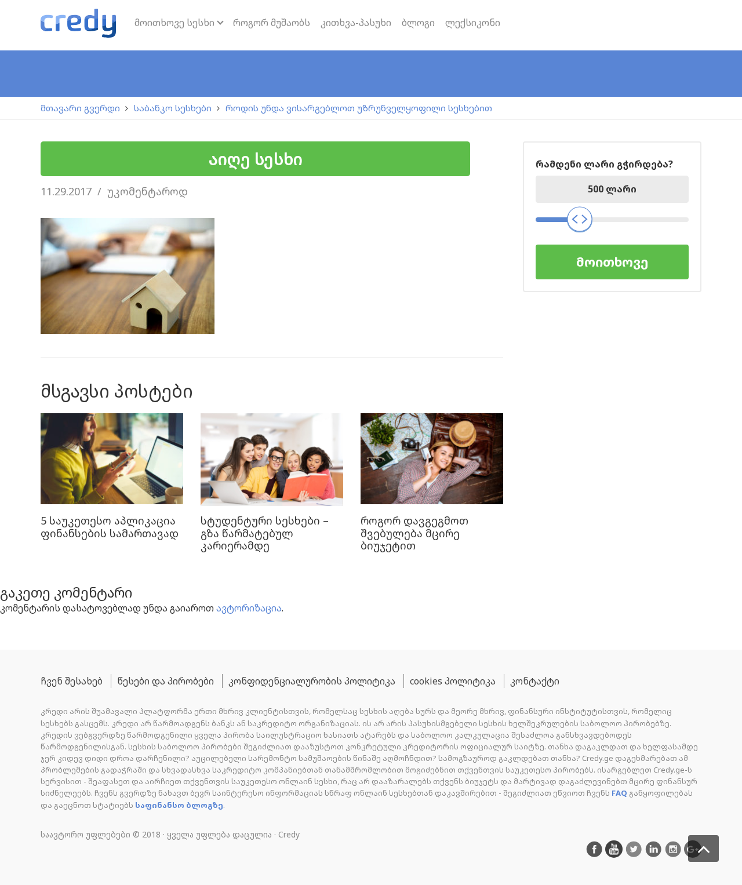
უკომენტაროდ (147, 191)
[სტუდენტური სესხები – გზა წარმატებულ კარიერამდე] (272, 459)
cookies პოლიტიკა (453, 681)
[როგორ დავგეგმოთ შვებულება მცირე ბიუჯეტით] (432, 459)
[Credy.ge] (78, 25)
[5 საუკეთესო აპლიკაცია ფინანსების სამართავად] (112, 459)
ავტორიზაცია (249, 608)
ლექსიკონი (472, 22)
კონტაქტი (534, 681)
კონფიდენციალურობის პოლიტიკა (311, 681)
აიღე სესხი (256, 159)
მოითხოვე (612, 261)
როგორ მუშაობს (271, 22)
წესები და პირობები (165, 681)
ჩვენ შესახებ (72, 681)
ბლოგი (418, 22)
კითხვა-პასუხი (356, 22)
